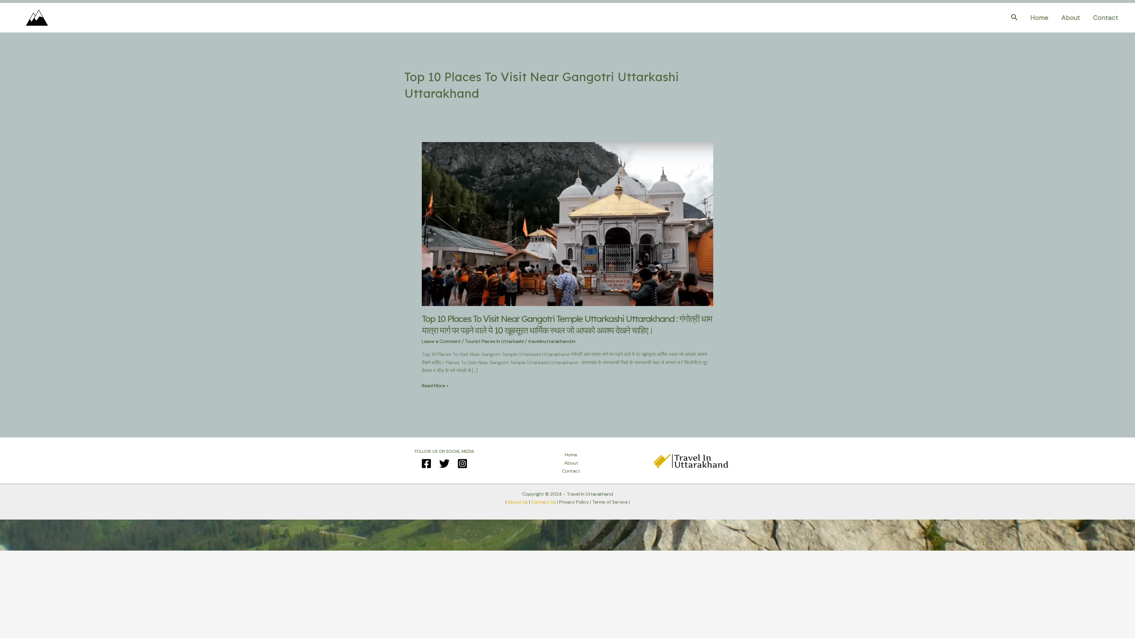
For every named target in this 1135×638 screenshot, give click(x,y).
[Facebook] (426, 463)
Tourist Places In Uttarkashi (494, 341)
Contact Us (543, 502)
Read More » (435, 386)
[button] (1014, 18)
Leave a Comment (441, 341)
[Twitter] (444, 463)
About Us (517, 502)
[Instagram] (462, 463)
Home (1039, 17)
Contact (1105, 17)
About (1070, 17)
